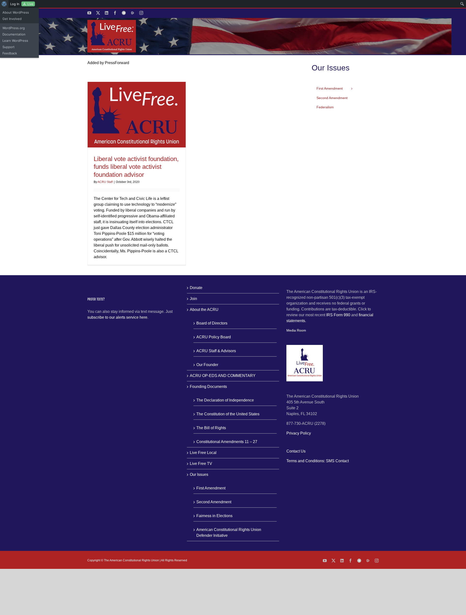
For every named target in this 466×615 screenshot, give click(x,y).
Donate (196, 288)
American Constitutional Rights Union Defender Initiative (228, 533)
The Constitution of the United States (227, 414)
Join (193, 299)
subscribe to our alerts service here (117, 317)
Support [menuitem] (8, 47)
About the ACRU (204, 310)
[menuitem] (4, 4)
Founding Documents (208, 386)
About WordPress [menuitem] (15, 12)
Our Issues (199, 474)
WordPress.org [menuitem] (13, 28)
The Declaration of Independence (225, 400)
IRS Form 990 (338, 315)
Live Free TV (201, 463)
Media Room (296, 330)
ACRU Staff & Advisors (216, 351)
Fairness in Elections (214, 516)
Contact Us (296, 451)
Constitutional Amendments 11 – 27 (226, 442)
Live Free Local (203, 453)
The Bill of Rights (211, 428)
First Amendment (210, 488)
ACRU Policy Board (213, 337)
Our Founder (207, 365)
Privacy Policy (298, 433)
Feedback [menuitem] (9, 53)
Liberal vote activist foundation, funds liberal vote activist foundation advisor (136, 166)
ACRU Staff (105, 182)
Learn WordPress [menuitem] (15, 41)
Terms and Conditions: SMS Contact (317, 461)
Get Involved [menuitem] (12, 19)
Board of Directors (211, 323)
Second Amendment (213, 502)
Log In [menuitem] (14, 4)
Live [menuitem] (30, 4)
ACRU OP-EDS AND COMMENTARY (223, 376)
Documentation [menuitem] (13, 34)
